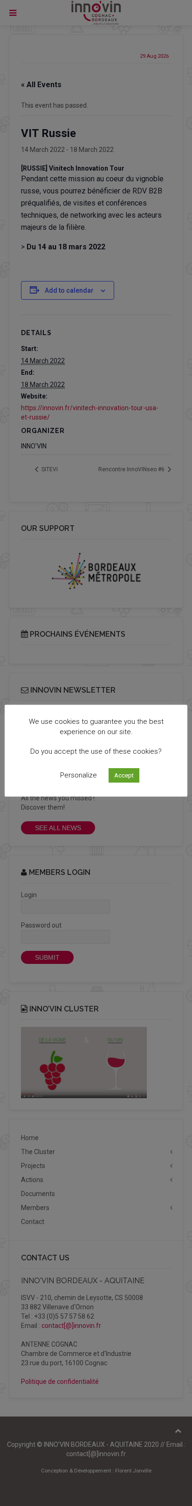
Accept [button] (124, 775)
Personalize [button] (78, 775)
